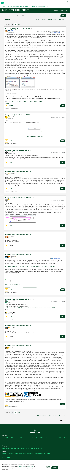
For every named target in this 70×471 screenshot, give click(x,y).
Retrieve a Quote (26, 443)
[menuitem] (64, 3)
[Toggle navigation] (9, 2)
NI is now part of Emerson (7, 448)
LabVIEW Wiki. (17, 284)
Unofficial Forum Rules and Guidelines (35, 136)
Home (4, 6)
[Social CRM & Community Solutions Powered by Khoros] (63, 420)
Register (56, 10)
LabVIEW (13, 101)
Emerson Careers (20, 448)
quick (20, 101)
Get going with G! (9, 284)
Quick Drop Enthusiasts (35, 6)
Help (66, 10)
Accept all (55, 467)
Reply (62, 105)
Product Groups (24, 6)
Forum (43, 6)
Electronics (29, 437)
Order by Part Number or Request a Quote (47, 443)
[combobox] (36, 15)
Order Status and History (17, 443)
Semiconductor (56, 437)
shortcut (35, 101)
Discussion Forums (21, 453)
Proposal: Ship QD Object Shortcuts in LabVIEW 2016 (18, 29)
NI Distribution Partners (6, 443)
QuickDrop (31, 101)
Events (42, 448)
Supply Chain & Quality (35, 448)
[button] (6, 105)
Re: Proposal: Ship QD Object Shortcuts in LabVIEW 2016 (18, 115)
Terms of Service (34, 443)
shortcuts (40, 101)
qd (17, 101)
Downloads (4, 453)
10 (9, 406)
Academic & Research (6, 437)
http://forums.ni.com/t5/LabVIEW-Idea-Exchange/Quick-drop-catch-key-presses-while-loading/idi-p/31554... (30, 307)
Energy (34, 437)
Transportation (63, 437)
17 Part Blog (7, 287)
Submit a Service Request (40, 453)
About (14, 448)
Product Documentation (12, 453)
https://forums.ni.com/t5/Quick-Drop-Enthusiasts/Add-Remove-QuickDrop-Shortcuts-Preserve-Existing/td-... (30, 266)
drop (9, 101)
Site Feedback (49, 453)
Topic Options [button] (7, 19)
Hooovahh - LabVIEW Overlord (30, 287)
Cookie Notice (30, 466)
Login (61, 10)
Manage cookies (48, 467)
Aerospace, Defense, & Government (19, 437)
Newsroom (27, 448)
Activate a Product (30, 453)
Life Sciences (48, 437)
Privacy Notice (22, 466)
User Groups (16, 6)
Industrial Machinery (41, 437)
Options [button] (62, 31)
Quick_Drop (25, 101)
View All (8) (7, 103)
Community (9, 6)
